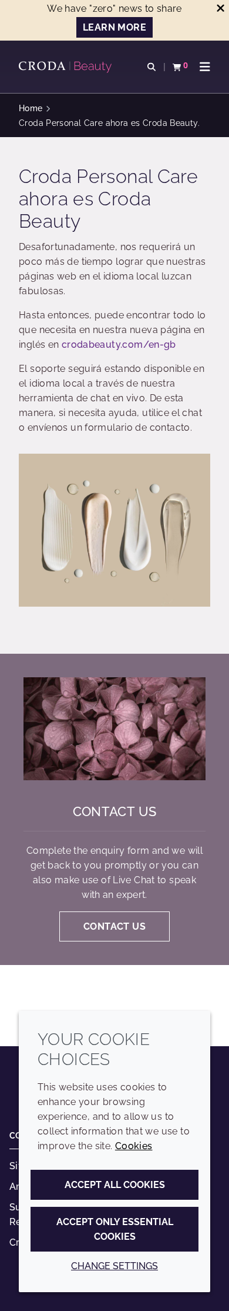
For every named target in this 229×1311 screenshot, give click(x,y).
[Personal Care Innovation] (66, 67)
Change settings (114, 1266)
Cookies (134, 1146)
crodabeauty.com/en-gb (119, 344)
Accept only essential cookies (114, 1229)
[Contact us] (114, 728)
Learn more (114, 27)
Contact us (115, 811)
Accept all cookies (115, 1184)
